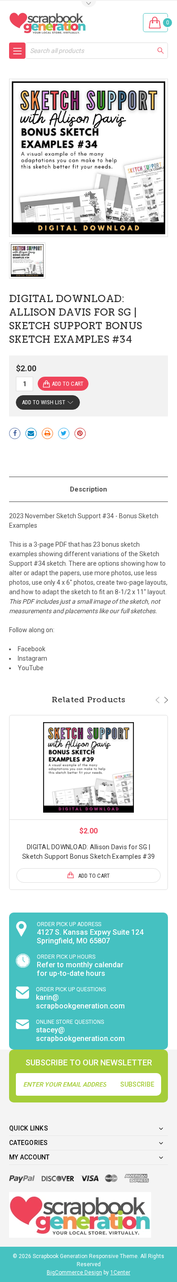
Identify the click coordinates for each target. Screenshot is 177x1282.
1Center (120, 1272)
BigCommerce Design (74, 1272)
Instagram (32, 658)
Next (166, 700)
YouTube (31, 668)
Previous (157, 700)
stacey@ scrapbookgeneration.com (80, 1034)
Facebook (31, 649)
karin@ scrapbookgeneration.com (80, 1001)
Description (88, 489)
